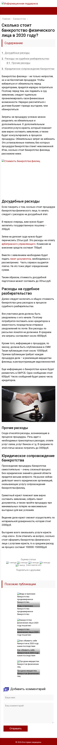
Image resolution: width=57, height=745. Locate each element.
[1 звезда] (11, 562)
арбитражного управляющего (19, 244)
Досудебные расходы (16, 52)
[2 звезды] (22, 562)
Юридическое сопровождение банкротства (28, 68)
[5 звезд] (21, 565)
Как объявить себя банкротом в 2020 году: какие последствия (28, 653)
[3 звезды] (34, 562)
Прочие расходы (18, 63)
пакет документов (20, 258)
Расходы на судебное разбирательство (25, 58)
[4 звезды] (45, 562)
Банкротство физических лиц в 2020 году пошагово (27, 632)
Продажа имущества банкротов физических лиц (28, 673)
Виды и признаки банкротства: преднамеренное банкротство (25, 610)
